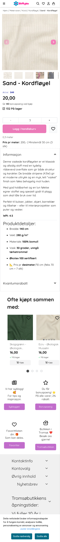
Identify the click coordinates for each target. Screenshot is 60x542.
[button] (53, 129)
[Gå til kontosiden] (57, 3)
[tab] (27, 371)
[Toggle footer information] (47, 461)
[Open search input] (37, 3)
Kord (24, 10)
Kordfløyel (34, 10)
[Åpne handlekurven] (53, 3)
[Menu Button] (4, 3)
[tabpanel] (20, 342)
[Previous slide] (6, 42)
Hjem (5, 10)
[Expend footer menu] (47, 468)
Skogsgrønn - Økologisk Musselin (18, 346)
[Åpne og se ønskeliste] (43, 3)
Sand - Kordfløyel (48, 10)
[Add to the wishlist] (29, 318)
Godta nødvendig (21, 536)
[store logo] (21, 3)
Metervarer (15, 10)
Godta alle (42, 536)
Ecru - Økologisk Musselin (48, 346)
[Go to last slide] (5, 75)
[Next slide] (53, 42)
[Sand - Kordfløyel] (30, 42)
